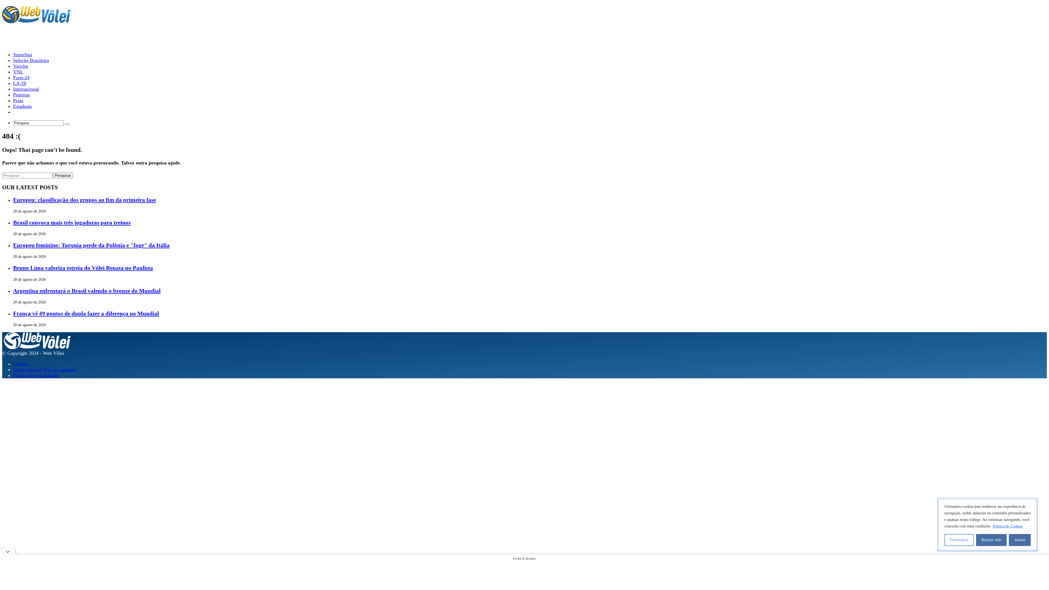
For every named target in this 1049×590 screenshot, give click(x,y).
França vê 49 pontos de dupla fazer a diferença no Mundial (86, 313)
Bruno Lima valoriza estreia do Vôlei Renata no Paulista (83, 268)
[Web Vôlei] (36, 21)
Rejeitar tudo (991, 540)
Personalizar (959, 540)
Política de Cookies (1008, 526)
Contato (21, 364)
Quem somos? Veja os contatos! (44, 369)
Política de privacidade (35, 375)
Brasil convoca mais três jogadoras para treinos (72, 222)
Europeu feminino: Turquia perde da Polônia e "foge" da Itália (91, 245)
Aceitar (1020, 540)
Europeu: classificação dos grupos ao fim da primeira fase (84, 200)
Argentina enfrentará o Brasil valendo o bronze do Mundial (87, 291)
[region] (987, 525)
